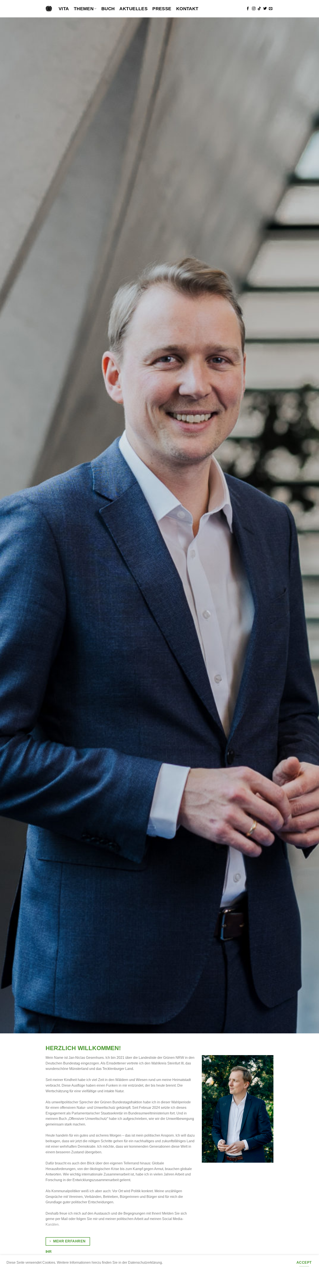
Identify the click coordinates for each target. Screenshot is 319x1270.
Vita (64, 8)
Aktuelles (133, 8)
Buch (108, 8)
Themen (84, 8)
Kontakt (187, 8)
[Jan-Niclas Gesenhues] (49, 9)
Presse (161, 8)
